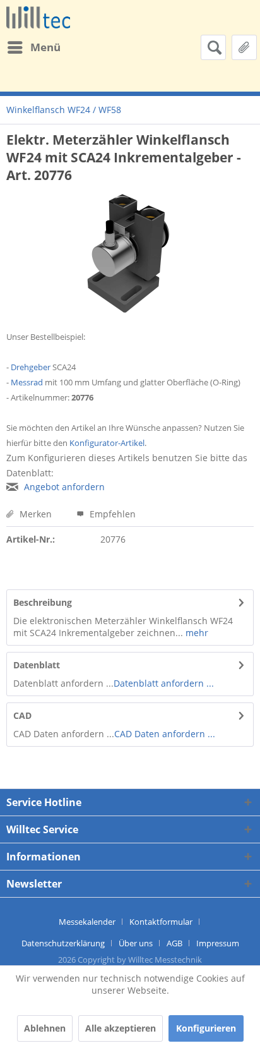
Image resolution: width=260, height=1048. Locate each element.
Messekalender (87, 921)
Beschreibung (42, 602)
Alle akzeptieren (120, 1028)
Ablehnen (45, 1028)
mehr (195, 633)
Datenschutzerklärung (63, 943)
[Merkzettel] (244, 47)
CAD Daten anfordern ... (164, 734)
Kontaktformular (160, 921)
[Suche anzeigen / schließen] (213, 47)
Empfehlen (111, 514)
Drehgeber (30, 367)
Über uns (136, 943)
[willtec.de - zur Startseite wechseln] (38, 17)
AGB (174, 943)
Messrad (27, 382)
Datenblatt (36, 665)
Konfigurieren (206, 1028)
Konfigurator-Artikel (107, 443)
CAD (22, 715)
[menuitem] (33, 47)
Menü (45, 47)
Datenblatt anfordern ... (164, 683)
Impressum (217, 943)
